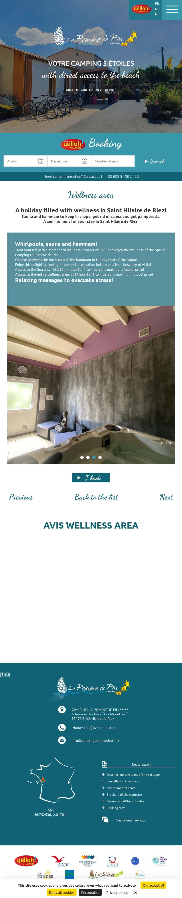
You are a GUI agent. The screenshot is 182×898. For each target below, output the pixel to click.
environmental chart (121, 788)
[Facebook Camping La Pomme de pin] (2, 674)
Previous (21, 496)
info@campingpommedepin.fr (95, 740)
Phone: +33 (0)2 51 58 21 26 (94, 727)
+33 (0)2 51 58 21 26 (122, 176)
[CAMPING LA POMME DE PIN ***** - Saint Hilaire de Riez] (90, 688)
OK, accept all (153, 885)
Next (166, 496)
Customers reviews (131, 820)
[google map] (91, 618)
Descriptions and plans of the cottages (133, 774)
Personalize (90, 892)
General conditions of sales (125, 801)
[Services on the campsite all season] (91, 40)
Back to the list (96, 496)
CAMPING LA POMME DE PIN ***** (100, 709)
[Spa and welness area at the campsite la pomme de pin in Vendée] (91, 385)
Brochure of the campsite (124, 794)
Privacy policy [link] (117, 892)
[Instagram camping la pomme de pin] (7, 674)
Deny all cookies (61, 892)
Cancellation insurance (122, 781)
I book (93, 478)
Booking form (116, 808)
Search (157, 161)
